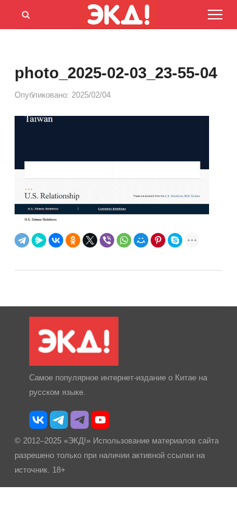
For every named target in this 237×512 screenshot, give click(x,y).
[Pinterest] (158, 240)
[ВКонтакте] (56, 240)
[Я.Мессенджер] (39, 240)
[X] (90, 240)
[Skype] (175, 240)
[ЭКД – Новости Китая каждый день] (73, 363)
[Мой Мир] (141, 240)
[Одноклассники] (73, 240)
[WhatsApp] (124, 240)
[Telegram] (22, 240)
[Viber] (107, 240)
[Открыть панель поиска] (24, 13)
